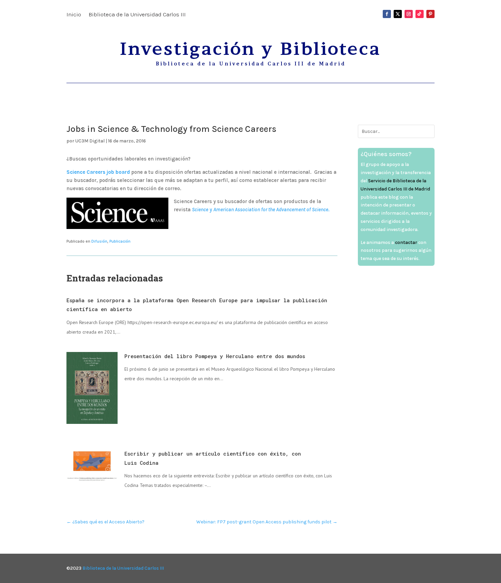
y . (261, 209)
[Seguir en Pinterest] (430, 14)
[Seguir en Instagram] (409, 14)
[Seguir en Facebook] (387, 14)
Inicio (73, 15)
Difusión (99, 241)
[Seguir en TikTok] (419, 14)
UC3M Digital (90, 141)
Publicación (120, 241)
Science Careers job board (98, 172)
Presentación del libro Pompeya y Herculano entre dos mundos (214, 356)
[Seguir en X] (398, 14)
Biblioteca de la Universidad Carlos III (137, 15)
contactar (406, 242)
